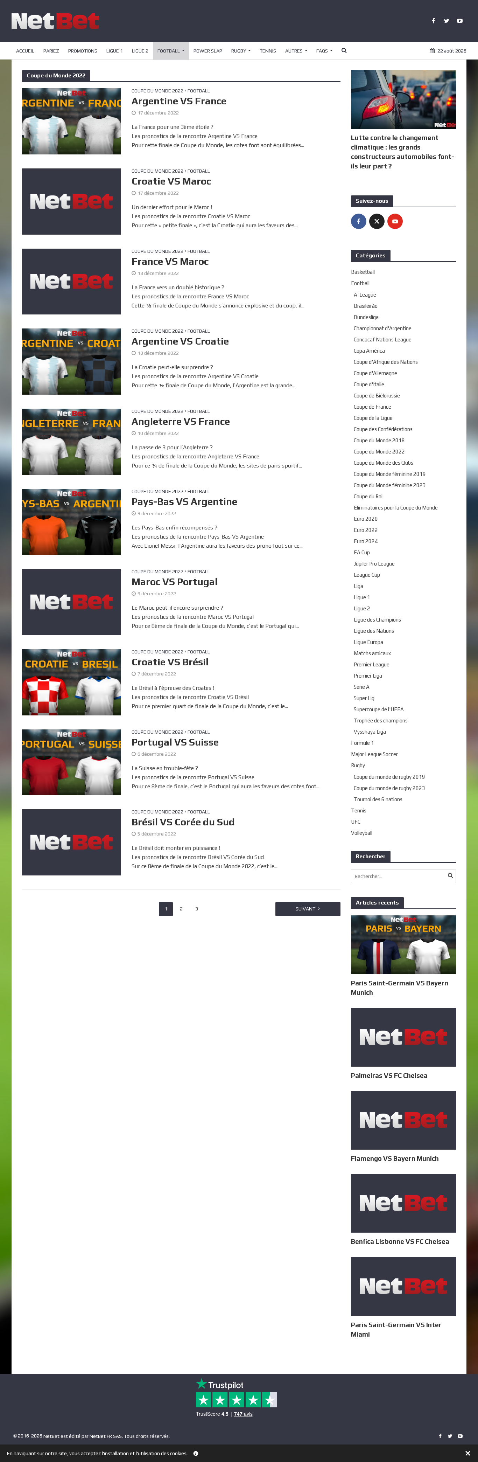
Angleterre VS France (181, 421)
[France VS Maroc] (71, 281)
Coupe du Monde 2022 (157, 90)
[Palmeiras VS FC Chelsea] (403, 1037)
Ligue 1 (114, 51)
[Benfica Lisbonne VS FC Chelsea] (403, 1203)
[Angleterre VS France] (71, 441)
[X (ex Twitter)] (377, 221)
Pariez (51, 51)
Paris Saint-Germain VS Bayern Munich (399, 987)
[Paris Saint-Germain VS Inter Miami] (403, 1286)
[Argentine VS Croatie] (71, 361)
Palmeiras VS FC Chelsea (389, 1075)
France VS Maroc (170, 261)
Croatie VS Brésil (170, 661)
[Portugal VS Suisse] (71, 761)
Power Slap (208, 51)
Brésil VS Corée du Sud (183, 821)
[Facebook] (358, 221)
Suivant (305, 909)
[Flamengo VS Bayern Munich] (403, 1120)
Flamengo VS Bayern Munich (395, 1158)
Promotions (82, 51)
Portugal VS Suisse (175, 742)
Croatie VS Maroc (171, 181)
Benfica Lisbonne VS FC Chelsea (400, 1241)
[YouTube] (395, 221)
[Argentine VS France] (71, 120)
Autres (294, 51)
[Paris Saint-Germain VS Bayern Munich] (403, 944)
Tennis (268, 51)
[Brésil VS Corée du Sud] (71, 842)
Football (168, 51)
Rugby (238, 51)
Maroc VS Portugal (175, 581)
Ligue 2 (140, 51)
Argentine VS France (179, 100)
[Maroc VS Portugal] (71, 601)
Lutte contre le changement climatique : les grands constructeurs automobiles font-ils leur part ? (402, 152)
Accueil (25, 51)
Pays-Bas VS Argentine (184, 501)
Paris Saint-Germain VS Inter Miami (396, 1329)
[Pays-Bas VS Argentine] (71, 521)
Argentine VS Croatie (180, 341)
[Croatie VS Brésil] (71, 681)
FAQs (322, 51)
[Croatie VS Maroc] (71, 201)
